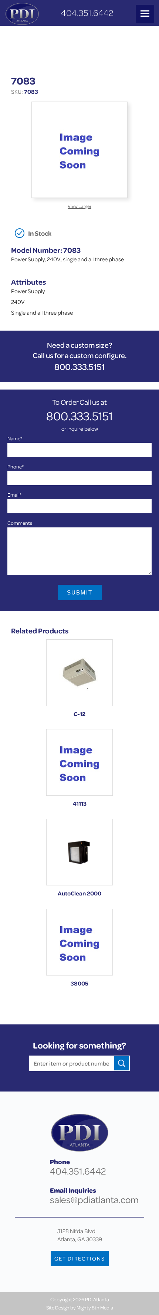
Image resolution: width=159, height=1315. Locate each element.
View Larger (79, 206)
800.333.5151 (79, 367)
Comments (19, 522)
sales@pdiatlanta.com (94, 1199)
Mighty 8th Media (95, 1307)
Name (14, 438)
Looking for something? (79, 1045)
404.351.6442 (87, 13)
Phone (15, 466)
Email (14, 494)
